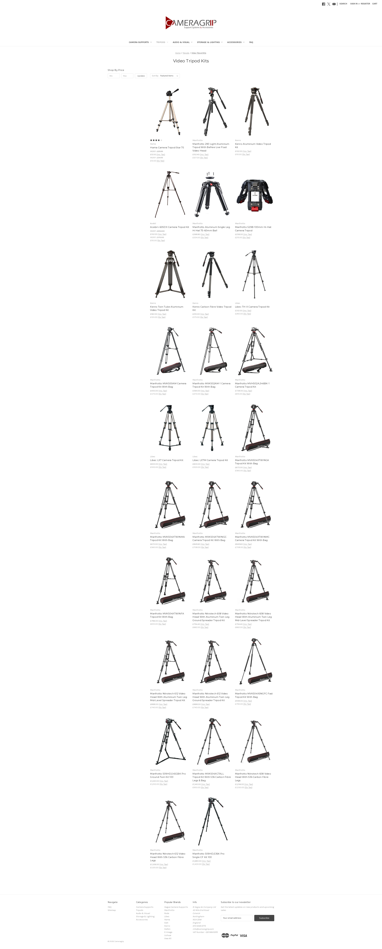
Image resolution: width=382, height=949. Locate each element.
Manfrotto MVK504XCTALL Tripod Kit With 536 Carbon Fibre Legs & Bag (211, 777)
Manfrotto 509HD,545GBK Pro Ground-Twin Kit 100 (168, 775)
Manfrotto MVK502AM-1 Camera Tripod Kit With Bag (211, 385)
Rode (166, 913)
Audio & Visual (181, 42)
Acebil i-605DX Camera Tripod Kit (169, 227)
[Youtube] (334, 4)
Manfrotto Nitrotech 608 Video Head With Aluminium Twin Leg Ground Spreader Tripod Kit (210, 617)
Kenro (167, 926)
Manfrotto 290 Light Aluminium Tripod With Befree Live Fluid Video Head (210, 147)
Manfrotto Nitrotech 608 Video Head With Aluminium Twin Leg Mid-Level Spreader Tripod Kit (253, 617)
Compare (169, 111)
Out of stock (170, 116)
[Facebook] (323, 4)
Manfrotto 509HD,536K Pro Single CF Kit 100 (208, 855)
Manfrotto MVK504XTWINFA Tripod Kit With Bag (167, 615)
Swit (166, 922)
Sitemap (112, 910)
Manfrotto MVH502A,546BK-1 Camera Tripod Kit (252, 385)
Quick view (169, 106)
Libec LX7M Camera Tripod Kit (210, 460)
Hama (167, 919)
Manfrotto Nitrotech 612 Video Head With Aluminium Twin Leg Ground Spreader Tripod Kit (210, 697)
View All (167, 938)
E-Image (168, 932)
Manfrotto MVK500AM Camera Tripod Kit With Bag (168, 385)
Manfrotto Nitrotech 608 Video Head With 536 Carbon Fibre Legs (253, 777)
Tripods (160, 42)
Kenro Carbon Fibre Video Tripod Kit (211, 308)
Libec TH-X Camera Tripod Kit (252, 306)
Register (365, 3)
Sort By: (155, 76)
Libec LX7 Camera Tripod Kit (166, 460)
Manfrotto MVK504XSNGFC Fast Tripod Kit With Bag (254, 695)
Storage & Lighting (208, 42)
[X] (328, 4)
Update (141, 76)
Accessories (234, 42)
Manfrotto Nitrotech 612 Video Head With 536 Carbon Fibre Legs (167, 857)
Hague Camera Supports (176, 907)
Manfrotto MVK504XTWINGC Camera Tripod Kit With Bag (209, 538)
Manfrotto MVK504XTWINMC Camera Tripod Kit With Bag (252, 538)
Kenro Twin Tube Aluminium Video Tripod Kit (166, 308)
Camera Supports (139, 42)
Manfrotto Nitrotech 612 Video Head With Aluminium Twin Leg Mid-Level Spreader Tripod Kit (168, 697)
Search (343, 3)
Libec (166, 916)
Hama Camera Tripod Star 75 (167, 147)
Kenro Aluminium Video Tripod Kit (253, 145)
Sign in (354, 3)
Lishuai (167, 935)
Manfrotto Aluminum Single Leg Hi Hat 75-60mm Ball (211, 229)
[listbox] (170, 76)
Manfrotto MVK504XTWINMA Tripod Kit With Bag (167, 538)
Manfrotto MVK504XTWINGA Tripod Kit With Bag (252, 462)
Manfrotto (169, 910)
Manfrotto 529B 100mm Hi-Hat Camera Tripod (253, 229)
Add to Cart (212, 116)
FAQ (251, 42)
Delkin (167, 929)
